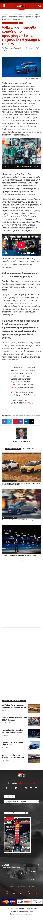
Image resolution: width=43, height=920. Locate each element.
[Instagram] (12, 788)
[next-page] (23, 559)
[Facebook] (4, 421)
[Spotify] (26, 788)
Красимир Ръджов (13, 48)
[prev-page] (20, 559)
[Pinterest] (15, 421)
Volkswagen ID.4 (34, 415)
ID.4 (26, 415)
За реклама (19, 908)
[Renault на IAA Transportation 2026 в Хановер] (21, 504)
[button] (39, 5)
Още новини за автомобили (14, 701)
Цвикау (20, 415)
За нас (10, 908)
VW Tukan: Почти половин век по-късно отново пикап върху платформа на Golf (21, 483)
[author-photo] (21, 433)
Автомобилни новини (18, 14)
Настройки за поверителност (21, 914)
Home (4, 14)
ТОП (21, 23)
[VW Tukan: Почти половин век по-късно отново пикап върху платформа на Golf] (21, 467)
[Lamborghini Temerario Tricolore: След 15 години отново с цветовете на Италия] (34, 758)
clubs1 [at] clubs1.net (26, 783)
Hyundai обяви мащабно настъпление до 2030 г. (19, 555)
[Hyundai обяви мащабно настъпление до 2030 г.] (21, 539)
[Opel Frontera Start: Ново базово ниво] (34, 745)
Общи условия (31, 908)
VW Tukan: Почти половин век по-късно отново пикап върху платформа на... (14, 707)
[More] (37, 421)
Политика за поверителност (21, 911)
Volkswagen (12, 415)
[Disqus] (21, 595)
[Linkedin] (26, 421)
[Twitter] (9, 421)
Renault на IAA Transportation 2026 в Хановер (17, 520)
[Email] (31, 421)
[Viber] (20, 421)
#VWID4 (14, 387)
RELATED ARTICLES (13, 449)
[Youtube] (36, 788)
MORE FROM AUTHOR (29, 449)
